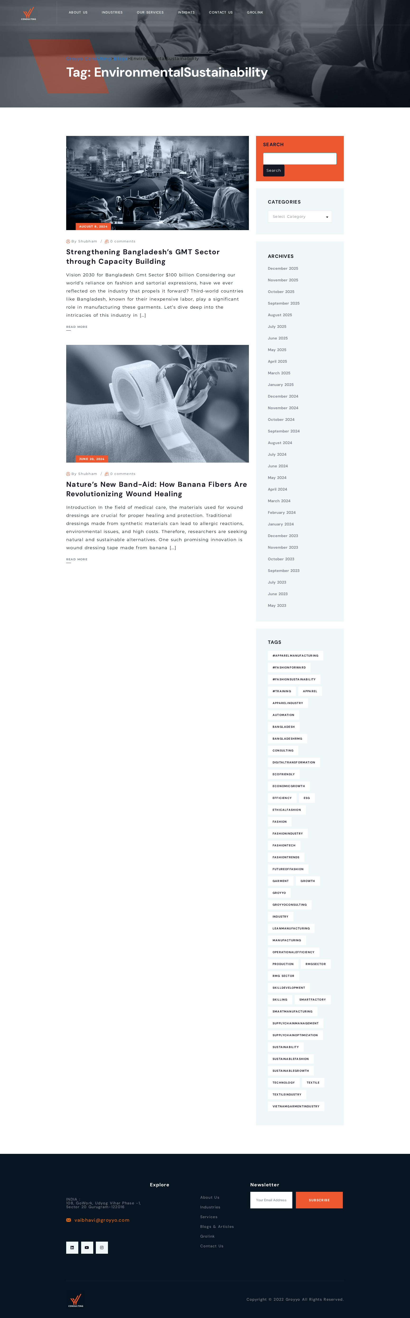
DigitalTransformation (294, 762)
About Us (78, 12)
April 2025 (277, 361)
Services (209, 1216)
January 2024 (281, 524)
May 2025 (277, 349)
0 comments (123, 241)
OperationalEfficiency (294, 952)
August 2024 (280, 442)
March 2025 (279, 373)
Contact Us (221, 12)
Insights (186, 12)
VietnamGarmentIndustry (296, 1106)
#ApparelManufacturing (295, 656)
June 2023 (278, 593)
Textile (313, 1083)
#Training (282, 691)
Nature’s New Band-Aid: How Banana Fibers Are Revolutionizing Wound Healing (156, 489)
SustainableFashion (291, 1059)
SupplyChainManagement (296, 1023)
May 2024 (277, 477)
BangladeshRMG (288, 739)
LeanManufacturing (291, 928)
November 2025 (283, 280)
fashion (280, 822)
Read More (77, 327)
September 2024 (284, 431)
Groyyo (279, 893)
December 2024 (283, 396)
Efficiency (282, 798)
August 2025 (280, 314)
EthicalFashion (287, 810)
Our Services (150, 12)
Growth (308, 881)
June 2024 (278, 466)
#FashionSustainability (294, 679)
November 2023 (283, 547)
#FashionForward (289, 667)
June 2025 (278, 338)
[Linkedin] (72, 1248)
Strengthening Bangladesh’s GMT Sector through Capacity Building (143, 256)
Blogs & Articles (217, 1226)
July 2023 (277, 582)
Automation (283, 715)
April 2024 (277, 489)
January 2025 (281, 384)
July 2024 (277, 454)
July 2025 (277, 326)
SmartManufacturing (293, 1011)
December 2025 (283, 268)
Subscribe (319, 1200)
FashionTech (284, 845)
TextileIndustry (287, 1094)
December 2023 (283, 535)
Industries (112, 12)
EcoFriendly (284, 774)
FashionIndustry (288, 833)
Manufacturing (287, 940)
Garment (281, 881)
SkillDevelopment (289, 988)
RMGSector (316, 964)
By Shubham (84, 241)
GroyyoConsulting (290, 905)
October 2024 (281, 419)
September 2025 (284, 303)
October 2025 (281, 291)
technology (284, 1083)
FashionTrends (286, 857)
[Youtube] (87, 1248)
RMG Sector (283, 976)
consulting (283, 750)
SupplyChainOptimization (295, 1035)
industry (281, 917)
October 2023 (281, 559)
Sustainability (286, 1047)
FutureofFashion (288, 869)
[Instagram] (102, 1248)
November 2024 (283, 407)
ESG (307, 798)
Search (273, 145)
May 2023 (277, 605)
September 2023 (284, 570)
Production (283, 964)
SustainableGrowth (291, 1071)
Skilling (280, 1000)
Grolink (255, 12)
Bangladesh (284, 727)
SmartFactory (312, 1000)
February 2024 (282, 512)
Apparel (310, 691)
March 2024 (279, 500)
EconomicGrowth (289, 786)
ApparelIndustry (288, 703)
